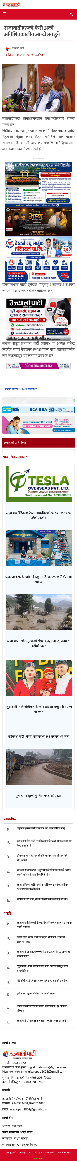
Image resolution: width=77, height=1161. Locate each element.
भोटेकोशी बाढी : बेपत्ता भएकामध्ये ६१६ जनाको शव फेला (42, 981)
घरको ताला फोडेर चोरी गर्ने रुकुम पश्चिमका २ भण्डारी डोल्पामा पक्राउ (41, 939)
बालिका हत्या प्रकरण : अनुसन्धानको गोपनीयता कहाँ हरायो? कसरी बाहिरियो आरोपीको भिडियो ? (44, 872)
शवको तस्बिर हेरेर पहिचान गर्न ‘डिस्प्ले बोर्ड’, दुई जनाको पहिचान (42, 1008)
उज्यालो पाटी (18, 48)
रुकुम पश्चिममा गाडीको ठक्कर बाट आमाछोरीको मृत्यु (41, 828)
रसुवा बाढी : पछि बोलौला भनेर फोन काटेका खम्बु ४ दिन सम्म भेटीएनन (42, 968)
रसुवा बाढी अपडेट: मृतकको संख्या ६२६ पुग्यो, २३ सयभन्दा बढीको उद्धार (43, 954)
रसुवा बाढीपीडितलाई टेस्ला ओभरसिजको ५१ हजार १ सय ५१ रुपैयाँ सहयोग (44, 925)
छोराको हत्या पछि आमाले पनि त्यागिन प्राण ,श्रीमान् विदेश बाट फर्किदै (43, 857)
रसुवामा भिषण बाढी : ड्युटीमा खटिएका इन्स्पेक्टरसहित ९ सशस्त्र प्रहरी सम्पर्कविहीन (43, 887)
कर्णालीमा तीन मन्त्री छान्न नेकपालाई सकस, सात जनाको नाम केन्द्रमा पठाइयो (44, 843)
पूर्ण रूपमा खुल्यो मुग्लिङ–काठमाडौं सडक (36, 993)
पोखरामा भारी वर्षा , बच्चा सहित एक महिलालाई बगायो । (42, 899)
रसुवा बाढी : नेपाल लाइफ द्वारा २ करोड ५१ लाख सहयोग (42, 1021)
